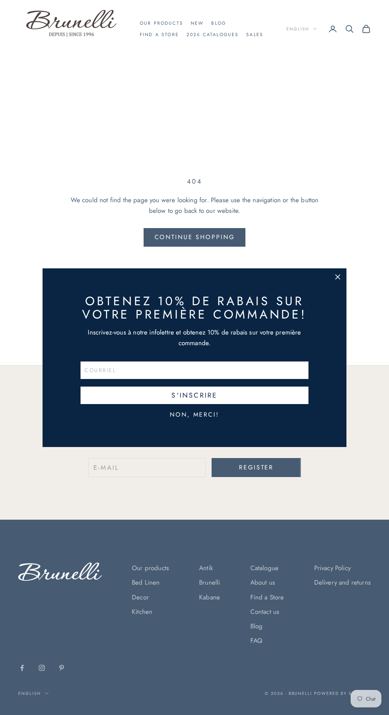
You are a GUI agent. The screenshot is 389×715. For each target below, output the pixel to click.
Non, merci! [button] (194, 415)
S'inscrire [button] (194, 395)
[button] (338, 277)
